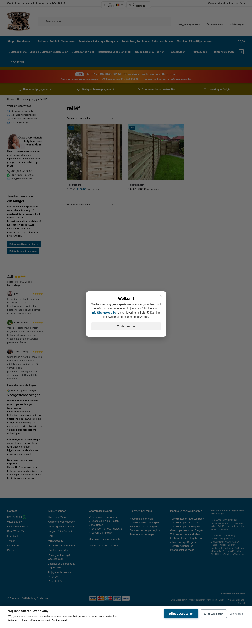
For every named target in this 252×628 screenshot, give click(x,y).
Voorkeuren (236, 613)
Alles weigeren (213, 613)
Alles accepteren (181, 614)
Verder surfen (126, 326)
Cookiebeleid (59, 620)
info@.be (103, 312)
